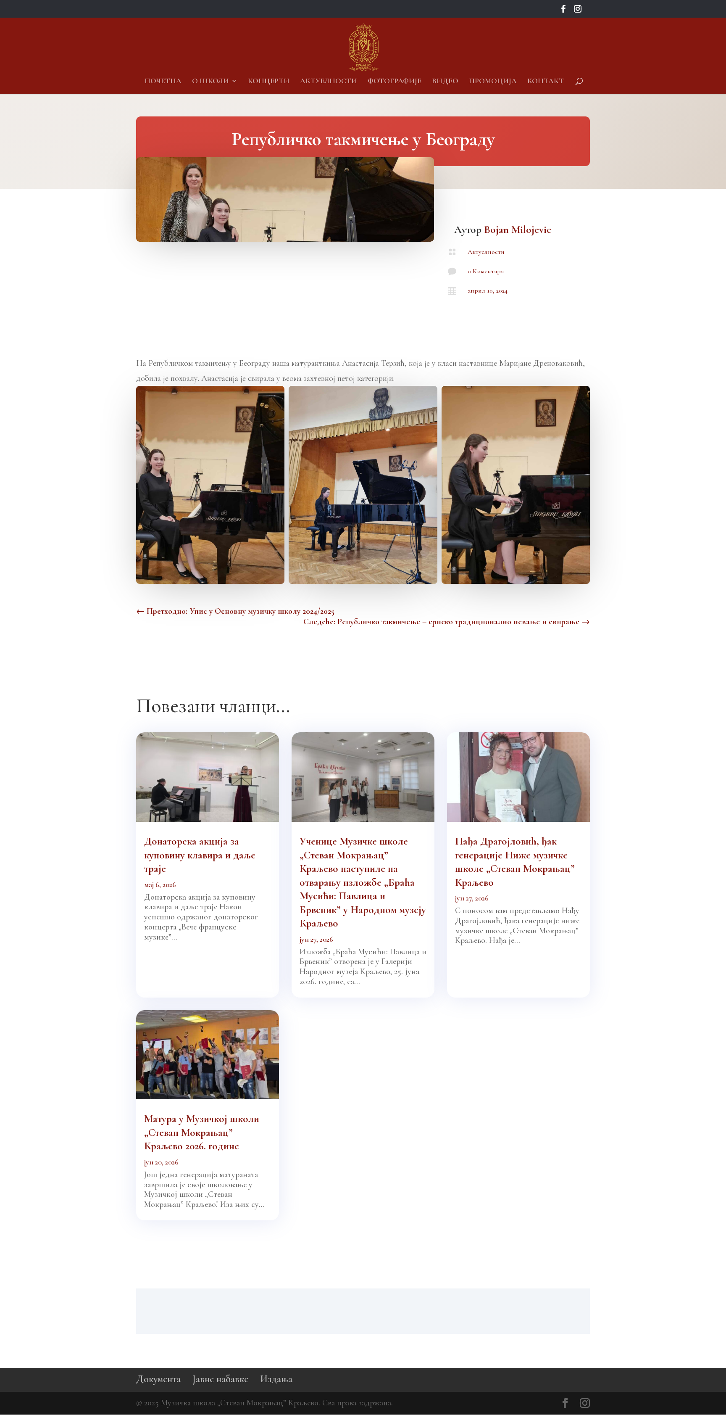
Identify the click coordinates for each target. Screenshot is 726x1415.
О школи (210, 81)
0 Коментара (486, 271)
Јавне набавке (220, 1379)
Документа (158, 1379)
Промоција (493, 81)
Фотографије (394, 81)
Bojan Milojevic (517, 229)
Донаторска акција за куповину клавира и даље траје (199, 855)
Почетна (163, 81)
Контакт (545, 81)
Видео (445, 81)
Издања (276, 1379)
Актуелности (328, 81)
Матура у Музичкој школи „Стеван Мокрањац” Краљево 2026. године (201, 1132)
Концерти (268, 81)
